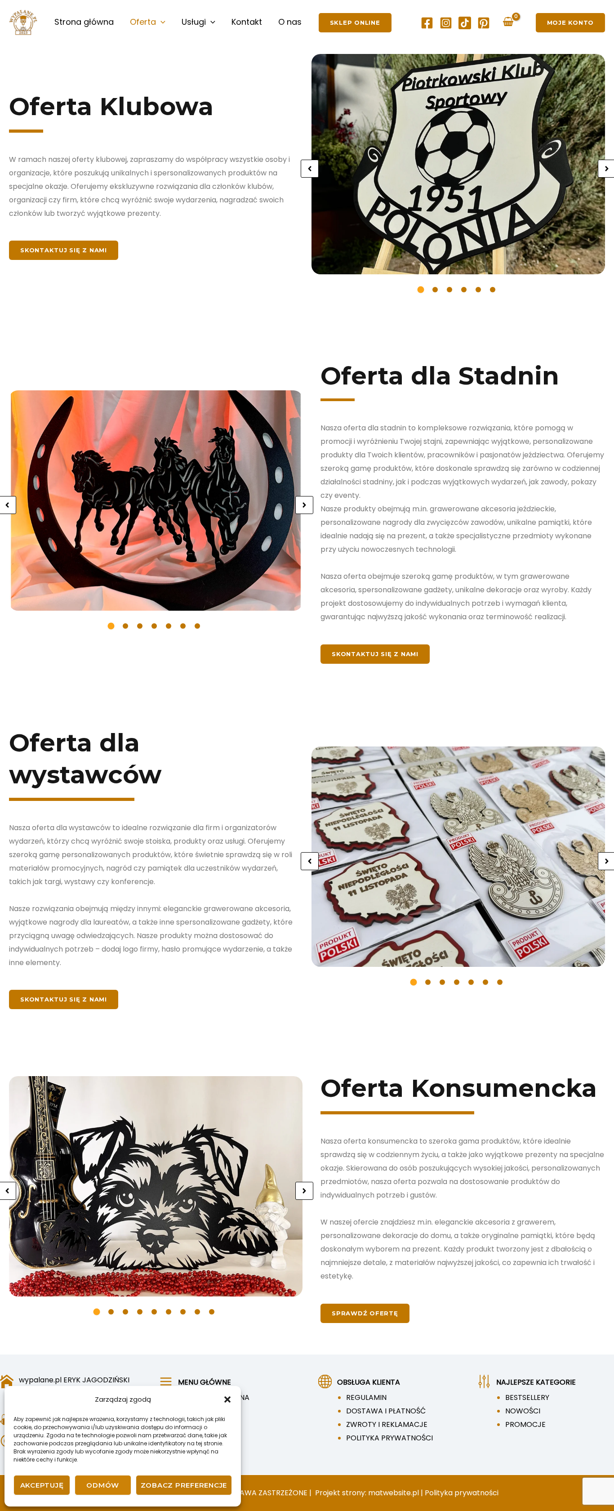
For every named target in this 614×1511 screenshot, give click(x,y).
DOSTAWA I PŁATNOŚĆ (386, 1411)
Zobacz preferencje (184, 1485)
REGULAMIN (366, 1397)
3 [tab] (449, 289)
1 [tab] (420, 289)
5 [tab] (478, 289)
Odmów (102, 1485)
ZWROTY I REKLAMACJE (386, 1424)
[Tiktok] (464, 23)
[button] (227, 1399)
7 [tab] (197, 626)
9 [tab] (211, 1311)
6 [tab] (492, 289)
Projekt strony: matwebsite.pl (368, 1493)
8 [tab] (197, 1311)
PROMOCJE (525, 1424)
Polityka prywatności (461, 1493)
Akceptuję (42, 1485)
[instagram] (446, 23)
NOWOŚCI (522, 1411)
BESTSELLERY (527, 1397)
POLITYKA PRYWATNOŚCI (389, 1438)
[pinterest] (483, 23)
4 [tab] (464, 289)
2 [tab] (435, 289)
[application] (160, 22)
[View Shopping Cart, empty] (508, 22)
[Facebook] (427, 23)
